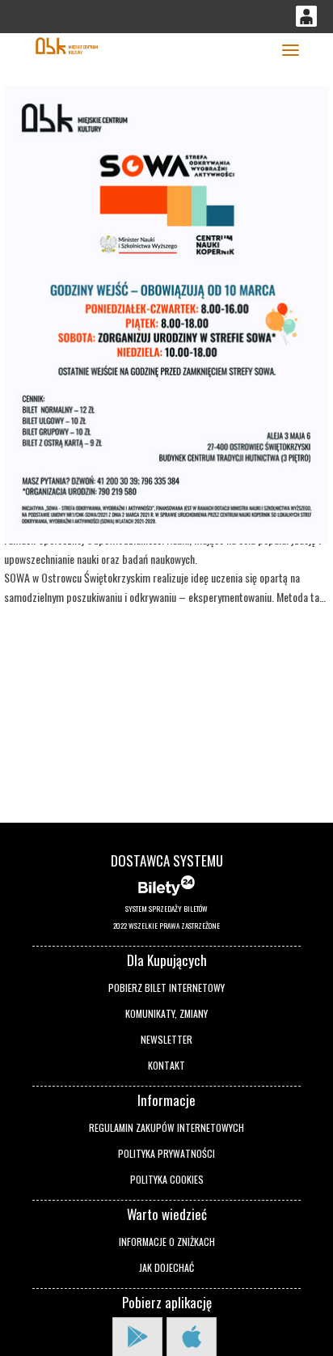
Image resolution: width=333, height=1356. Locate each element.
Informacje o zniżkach (167, 1241)
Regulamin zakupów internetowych (166, 1127)
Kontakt (166, 1065)
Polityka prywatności (166, 1153)
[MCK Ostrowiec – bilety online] (66, 44)
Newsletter (166, 1039)
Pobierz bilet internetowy (166, 987)
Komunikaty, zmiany (166, 1013)
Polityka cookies (167, 1179)
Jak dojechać (166, 1267)
